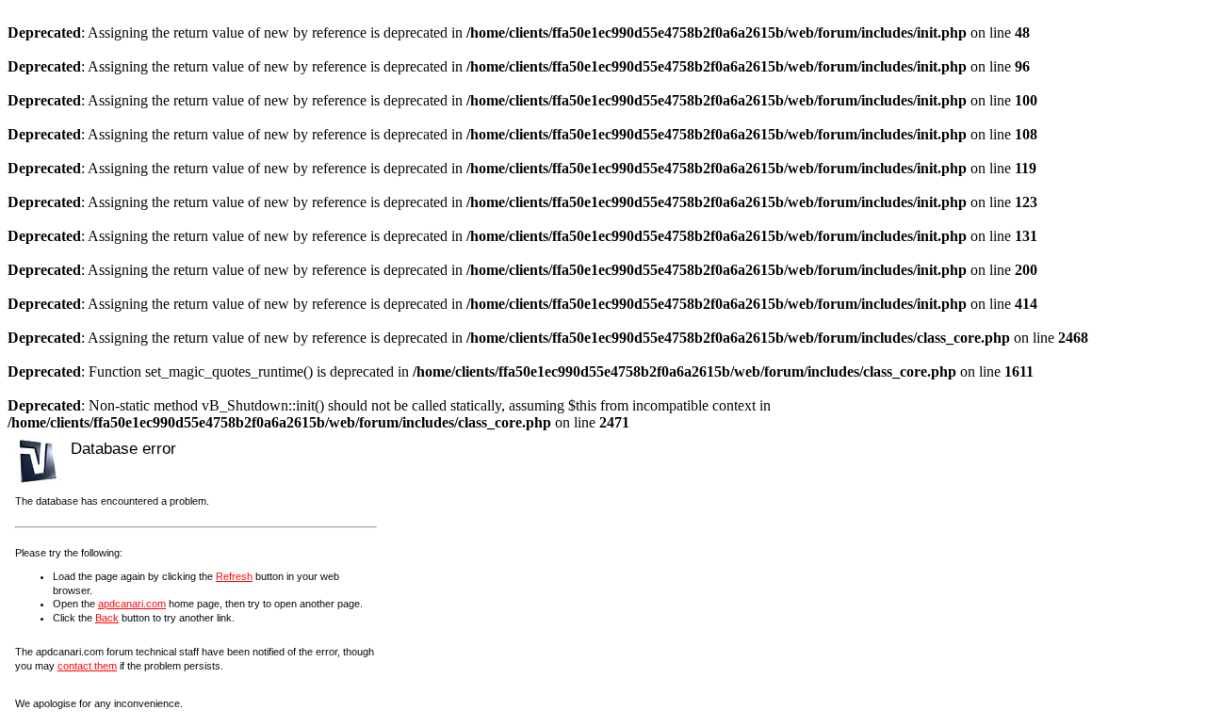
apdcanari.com (132, 603)
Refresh (234, 576)
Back (107, 617)
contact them (87, 665)
